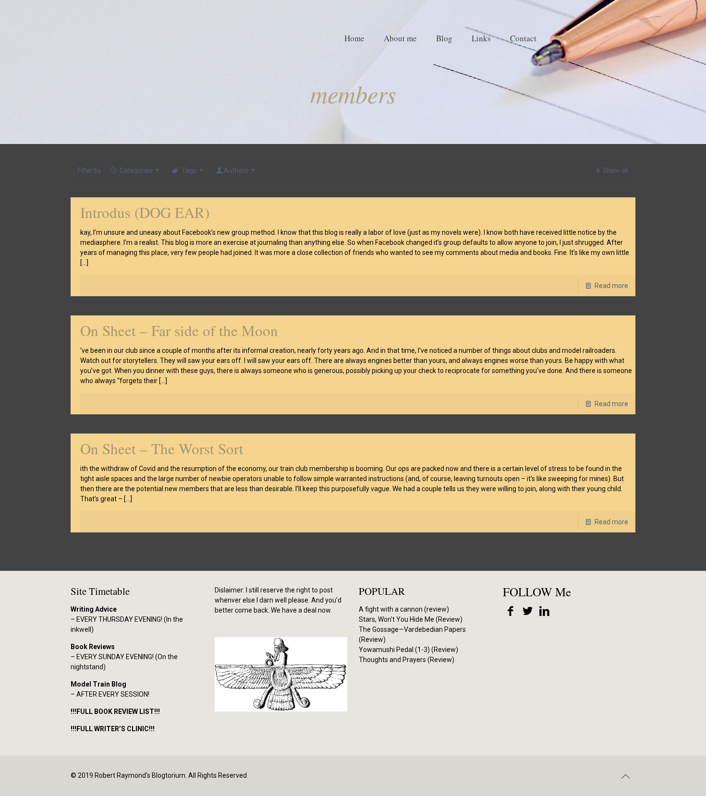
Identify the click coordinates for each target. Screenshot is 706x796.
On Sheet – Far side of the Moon (179, 330)
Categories (136, 170)
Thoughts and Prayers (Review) (406, 659)
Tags (189, 170)
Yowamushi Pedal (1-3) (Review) (408, 649)
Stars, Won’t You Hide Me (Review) (411, 619)
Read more (611, 285)
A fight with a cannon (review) (404, 609)
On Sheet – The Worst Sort (161, 448)
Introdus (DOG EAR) (144, 212)
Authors (236, 170)
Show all (615, 170)
